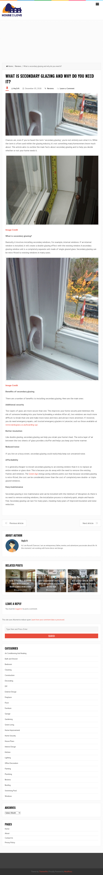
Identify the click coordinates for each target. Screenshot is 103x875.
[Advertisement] (51, 40)
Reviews (18, 66)
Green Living (9, 725)
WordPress (68, 871)
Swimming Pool (11, 791)
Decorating (9, 681)
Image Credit (11, 229)
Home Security (10, 736)
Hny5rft (16, 88)
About (7, 833)
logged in (18, 609)
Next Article (88, 523)
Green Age (33, 473)
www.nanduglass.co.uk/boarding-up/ (21, 424)
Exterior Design (10, 692)
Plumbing (8, 774)
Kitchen (7, 752)
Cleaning (8, 670)
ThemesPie (43, 871)
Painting (8, 769)
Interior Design (10, 747)
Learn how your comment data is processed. (48, 620)
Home (10, 66)
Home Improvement (12, 730)
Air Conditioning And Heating (15, 653)
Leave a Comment (67, 88)
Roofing (8, 785)
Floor (7, 703)
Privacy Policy (10, 842)
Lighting (8, 758)
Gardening (9, 719)
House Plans (9, 741)
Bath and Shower (11, 659)
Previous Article (16, 523)
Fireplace (8, 697)
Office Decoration (11, 763)
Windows (8, 796)
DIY (6, 686)
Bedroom (8, 664)
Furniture (8, 708)
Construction (9, 675)
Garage (7, 714)
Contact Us (9, 838)
